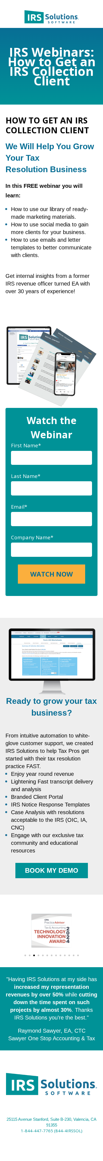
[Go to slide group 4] (38, 955)
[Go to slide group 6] (47, 955)
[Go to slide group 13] (78, 955)
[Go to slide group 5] (43, 955)
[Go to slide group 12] (73, 955)
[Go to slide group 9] (60, 955)
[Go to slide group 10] (65, 955)
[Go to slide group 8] (56, 955)
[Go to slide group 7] (51, 955)
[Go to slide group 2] (29, 955)
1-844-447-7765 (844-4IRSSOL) (51, 1130)
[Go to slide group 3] (34, 955)
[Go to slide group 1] (25, 955)
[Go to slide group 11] (69, 955)
